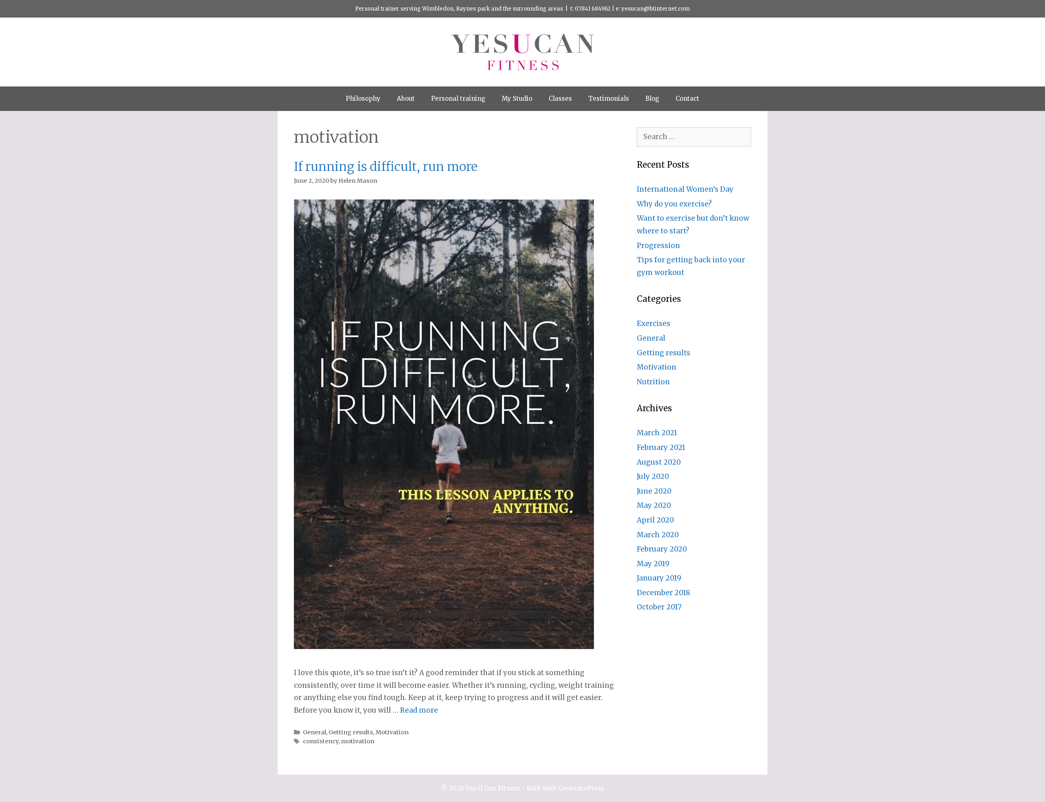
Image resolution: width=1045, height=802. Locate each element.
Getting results (351, 732)
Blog (652, 98)
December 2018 (663, 592)
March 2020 (658, 534)
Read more (419, 710)
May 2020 (654, 505)
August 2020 (659, 462)
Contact (687, 98)
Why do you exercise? (674, 203)
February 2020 (662, 549)
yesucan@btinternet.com (655, 8)
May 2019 (653, 563)
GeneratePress (581, 788)
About (406, 98)
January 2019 (659, 578)
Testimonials (608, 98)
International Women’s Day (685, 189)
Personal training (458, 98)
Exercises (653, 323)
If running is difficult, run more (386, 166)
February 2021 (661, 447)
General (314, 732)
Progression (658, 245)
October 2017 (659, 607)
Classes (560, 98)
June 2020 (654, 491)
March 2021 (657, 432)
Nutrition (653, 381)
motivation (357, 741)
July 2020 (653, 476)
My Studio (517, 98)
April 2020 (655, 520)
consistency (320, 741)
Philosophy (363, 98)
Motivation (392, 732)
